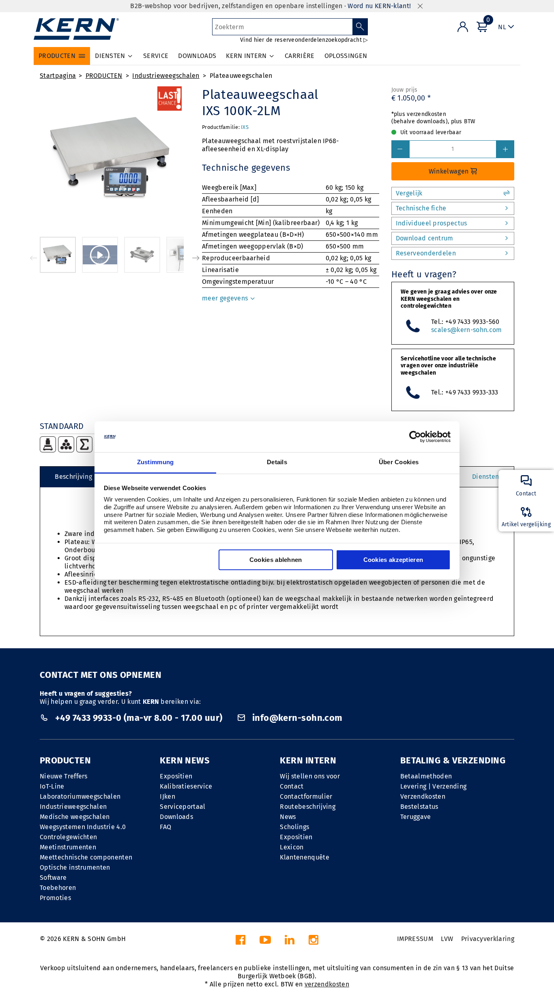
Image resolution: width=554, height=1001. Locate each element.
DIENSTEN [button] (110, 56)
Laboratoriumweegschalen (80, 796)
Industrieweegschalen (165, 75)
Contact (291, 786)
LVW (447, 939)
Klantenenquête (304, 857)
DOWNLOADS (197, 56)
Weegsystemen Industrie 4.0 (83, 827)
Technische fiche (421, 208)
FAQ (165, 827)
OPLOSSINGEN (345, 56)
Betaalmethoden (426, 776)
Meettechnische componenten (86, 857)
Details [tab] (277, 462)
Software (53, 877)
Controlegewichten (68, 837)
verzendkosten (327, 984)
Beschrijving (73, 476)
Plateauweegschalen (241, 75)
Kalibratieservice (186, 786)
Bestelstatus (419, 806)
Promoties (55, 898)
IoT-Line (52, 786)
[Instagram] (313, 942)
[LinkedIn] (289, 942)
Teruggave (415, 817)
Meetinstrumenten (68, 847)
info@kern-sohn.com (296, 717)
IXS (245, 127)
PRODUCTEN (104, 75)
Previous (34, 258)
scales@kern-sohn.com (466, 330)
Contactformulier (306, 796)
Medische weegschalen (75, 817)
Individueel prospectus (431, 223)
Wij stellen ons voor (309, 776)
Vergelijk (409, 193)
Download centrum (424, 238)
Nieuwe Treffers (64, 776)
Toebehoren (58, 888)
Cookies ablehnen (275, 560)
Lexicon (291, 847)
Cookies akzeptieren (393, 560)
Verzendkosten (422, 796)
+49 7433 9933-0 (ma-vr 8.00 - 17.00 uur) (138, 717)
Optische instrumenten (75, 867)
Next (196, 258)
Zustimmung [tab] (155, 462)
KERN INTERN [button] (246, 56)
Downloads (176, 817)
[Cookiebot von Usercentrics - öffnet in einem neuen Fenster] (415, 437)
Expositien (176, 776)
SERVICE (155, 56)
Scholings (294, 827)
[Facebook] (240, 942)
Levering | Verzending (433, 786)
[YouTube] (265, 942)
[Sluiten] (420, 6)
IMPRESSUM (415, 939)
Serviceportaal (182, 806)
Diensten (485, 476)
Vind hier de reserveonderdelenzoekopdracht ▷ (304, 39)
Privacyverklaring (487, 939)
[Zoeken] (360, 26)
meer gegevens (225, 298)
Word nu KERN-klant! (379, 6)
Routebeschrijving (307, 806)
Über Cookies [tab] (399, 462)
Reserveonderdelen (426, 253)
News (288, 817)
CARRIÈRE (300, 56)
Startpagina (58, 75)
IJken (167, 796)
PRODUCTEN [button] (57, 56)
